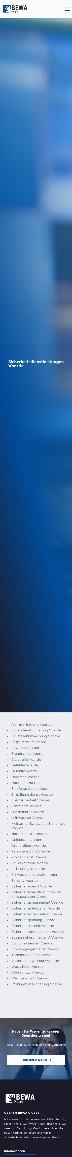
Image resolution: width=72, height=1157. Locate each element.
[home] (14, 9)
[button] (67, 9)
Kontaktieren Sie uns (36, 1059)
